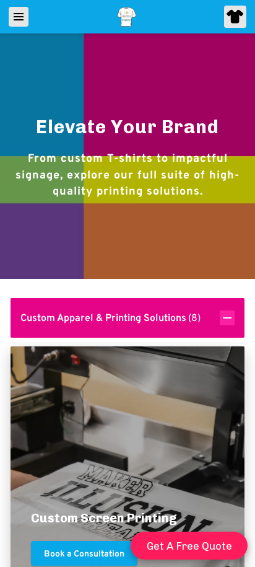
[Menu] (18, 17)
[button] (128, 318)
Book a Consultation (84, 553)
